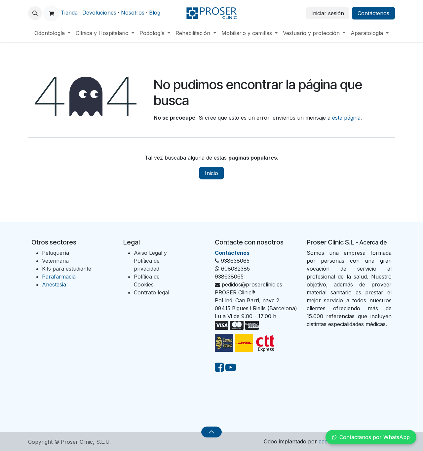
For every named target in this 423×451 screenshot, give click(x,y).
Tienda (69, 12)
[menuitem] (52, 33)
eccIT (326, 441)
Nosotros (132, 12)
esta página (346, 117)
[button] (35, 13)
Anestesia (54, 284)
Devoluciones (99, 12)
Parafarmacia (59, 276)
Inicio (211, 173)
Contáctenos (373, 13)
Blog (154, 12)
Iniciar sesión (327, 13)
